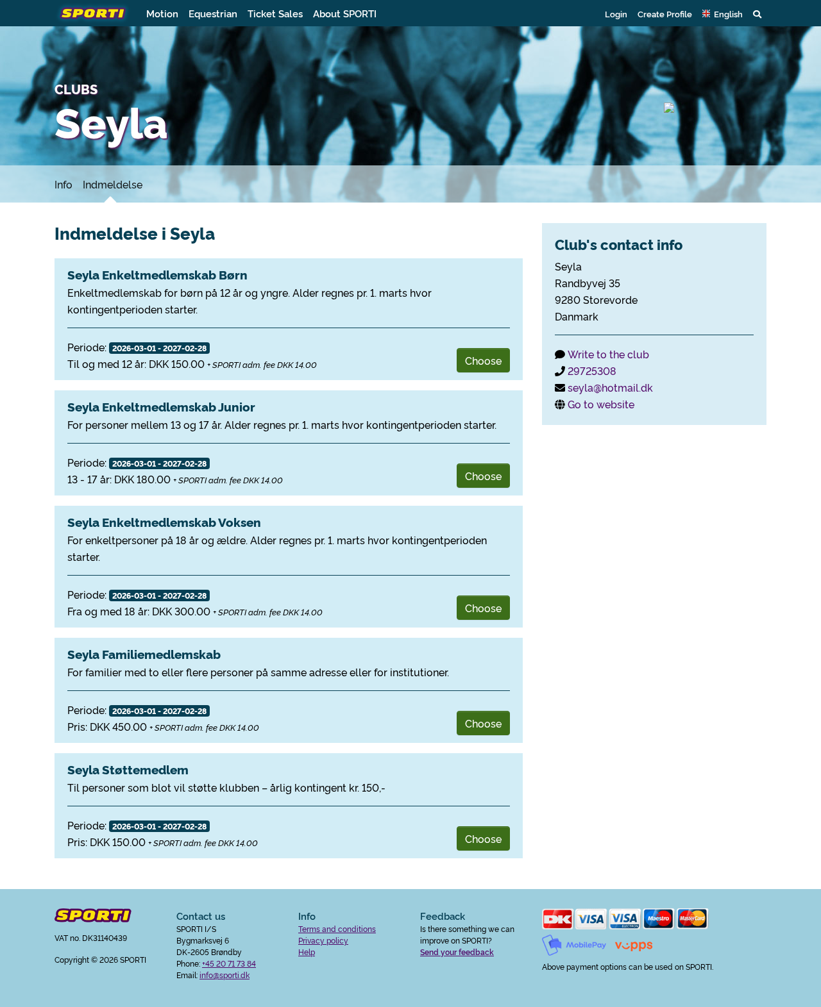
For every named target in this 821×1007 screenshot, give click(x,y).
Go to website (601, 404)
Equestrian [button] (213, 13)
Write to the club (608, 354)
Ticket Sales (275, 13)
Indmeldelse (112, 184)
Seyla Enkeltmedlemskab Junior (161, 406)
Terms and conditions (337, 928)
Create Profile (665, 13)
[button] (722, 13)
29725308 (592, 370)
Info (63, 184)
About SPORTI (345, 13)
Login (616, 13)
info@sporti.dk (224, 974)
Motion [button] (162, 13)
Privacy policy (323, 940)
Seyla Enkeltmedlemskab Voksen (164, 521)
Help (306, 951)
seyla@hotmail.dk (610, 387)
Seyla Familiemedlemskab (144, 653)
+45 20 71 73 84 (229, 963)
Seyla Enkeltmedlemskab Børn (157, 274)
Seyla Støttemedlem (128, 769)
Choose (483, 360)
